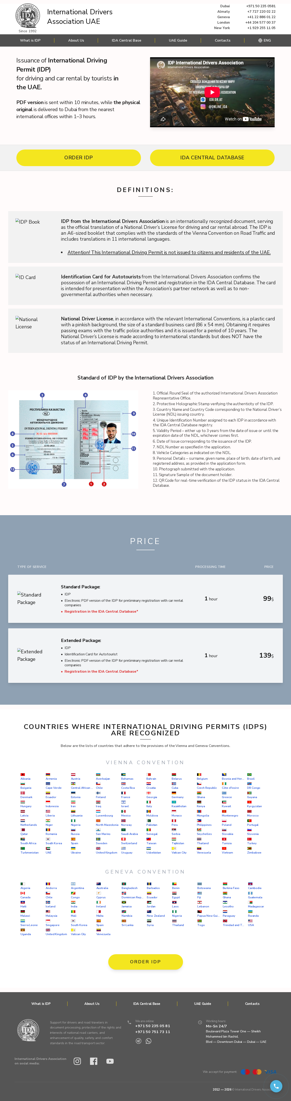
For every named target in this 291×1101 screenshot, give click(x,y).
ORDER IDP (78, 157)
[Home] (27, 16)
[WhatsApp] (148, 1041)
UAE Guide (178, 40)
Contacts (223, 40)
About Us (76, 40)
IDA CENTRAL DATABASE (212, 157)
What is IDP (30, 40)
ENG (267, 40)
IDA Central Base (126, 40)
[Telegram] (138, 1041)
